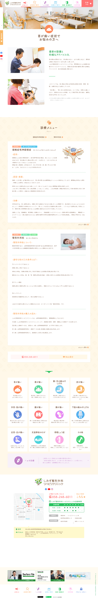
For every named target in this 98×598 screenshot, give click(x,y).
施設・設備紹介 (67, 5)
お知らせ (25, 5)
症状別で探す (34, 5)
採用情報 (77, 5)
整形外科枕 (57, 137)
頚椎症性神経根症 (39, 137)
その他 (34, 234)
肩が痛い (25, 234)
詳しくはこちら (29, 536)
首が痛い (16, 146)
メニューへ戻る (82, 224)
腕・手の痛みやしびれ (29, 146)
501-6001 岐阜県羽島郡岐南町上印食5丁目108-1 (38, 529)
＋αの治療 (45, 5)
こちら (79, 496)
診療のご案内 (55, 5)
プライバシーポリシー (81, 592)
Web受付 (69, 357)
